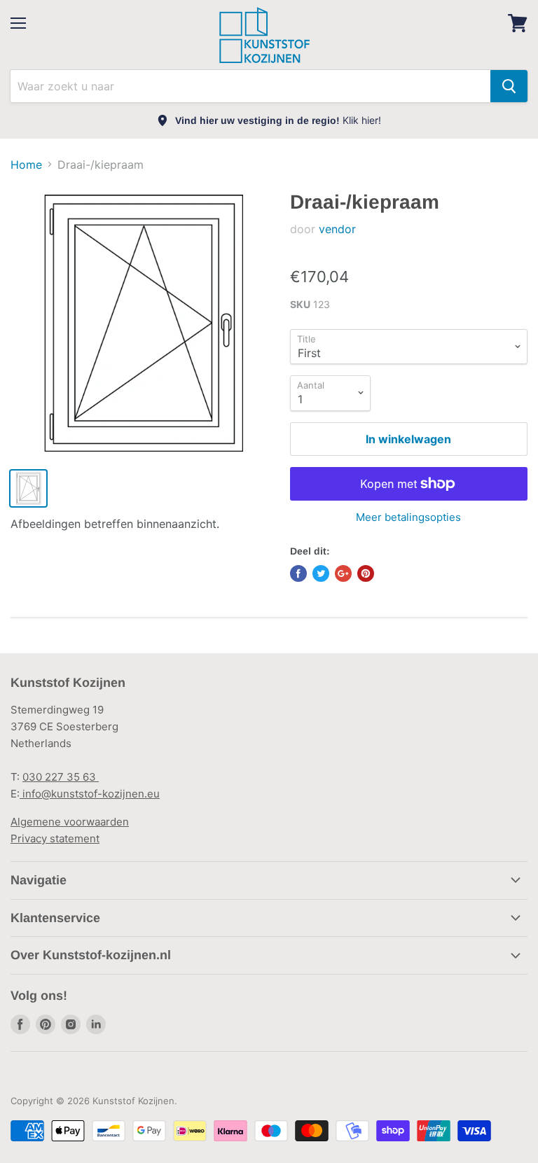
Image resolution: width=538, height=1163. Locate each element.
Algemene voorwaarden (70, 821)
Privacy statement (55, 838)
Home (26, 164)
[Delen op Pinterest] (365, 573)
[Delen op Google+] (343, 573)
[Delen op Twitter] (320, 573)
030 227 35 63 (60, 777)
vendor (337, 229)
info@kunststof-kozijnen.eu (90, 793)
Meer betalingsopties (408, 517)
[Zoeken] (508, 86)
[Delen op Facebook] (298, 573)
